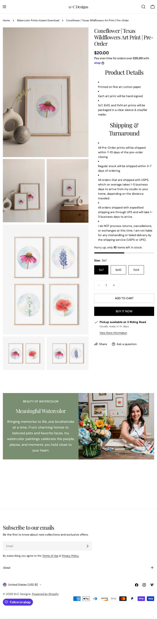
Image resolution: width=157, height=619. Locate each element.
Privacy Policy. (70, 555)
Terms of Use (50, 555)
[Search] (143, 7)
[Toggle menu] (4, 7)
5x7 (101, 270)
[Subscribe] (87, 546)
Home (6, 20)
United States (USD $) (23, 585)
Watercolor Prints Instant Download (38, 20)
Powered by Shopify (45, 594)
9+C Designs (78, 6)
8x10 (118, 270)
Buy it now (124, 311)
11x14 (136, 270)
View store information (113, 333)
